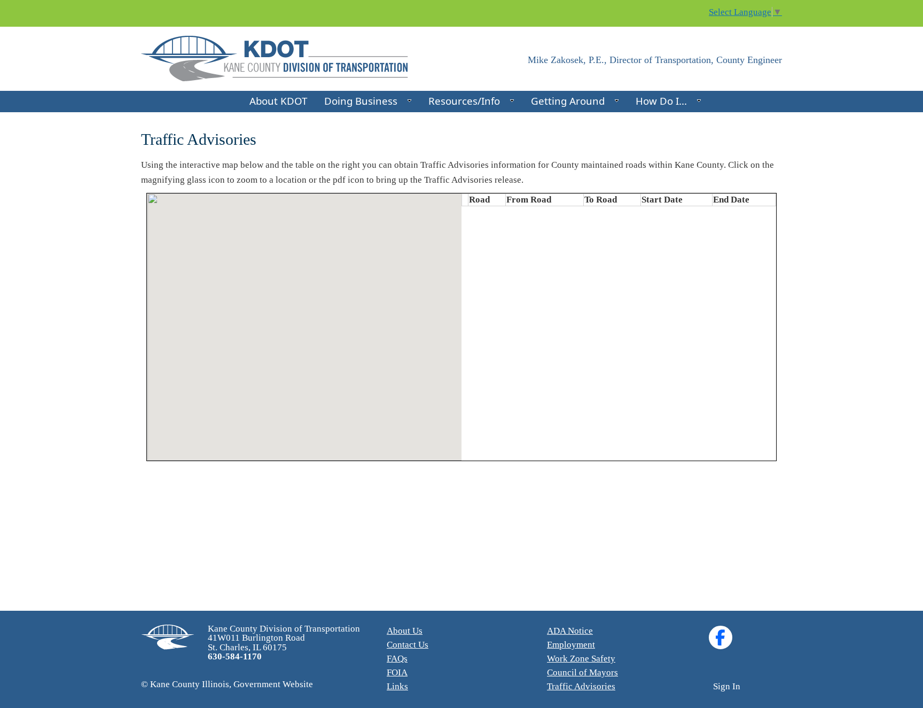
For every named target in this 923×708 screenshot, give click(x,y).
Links (397, 686)
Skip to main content (39, 7)
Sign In (726, 686)
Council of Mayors (582, 672)
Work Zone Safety (581, 658)
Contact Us (407, 645)
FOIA (397, 672)
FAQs (397, 658)
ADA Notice (570, 631)
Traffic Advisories (581, 686)
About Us (405, 631)
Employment (571, 645)
